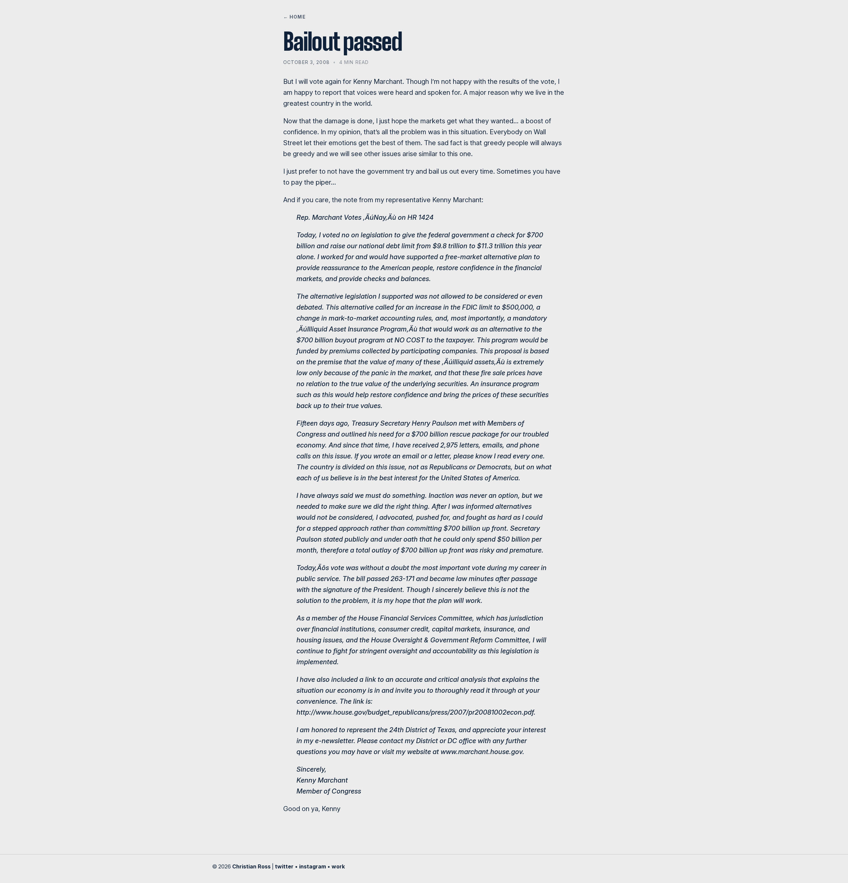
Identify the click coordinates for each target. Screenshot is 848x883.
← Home (294, 17)
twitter (284, 866)
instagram (312, 866)
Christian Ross (251, 866)
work (338, 866)
